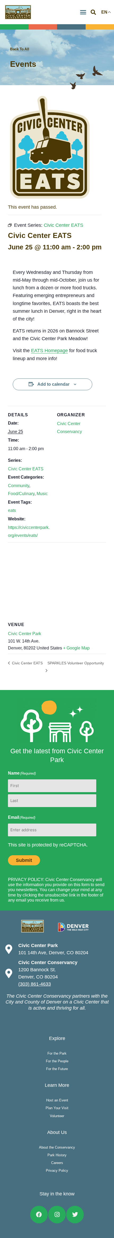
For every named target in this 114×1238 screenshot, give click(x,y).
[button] (83, 12)
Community (18, 485)
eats (12, 510)
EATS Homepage (49, 350)
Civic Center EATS (25, 469)
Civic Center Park (24, 633)
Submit (24, 860)
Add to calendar (53, 384)
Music (42, 493)
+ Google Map (76, 648)
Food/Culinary (21, 493)
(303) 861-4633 (34, 984)
